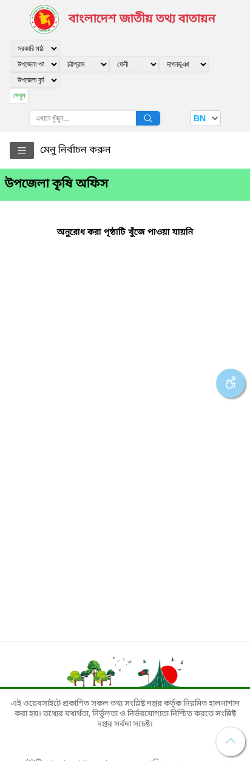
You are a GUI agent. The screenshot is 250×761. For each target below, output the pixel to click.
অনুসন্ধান (148, 118)
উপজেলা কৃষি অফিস (57, 184)
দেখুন (19, 95)
